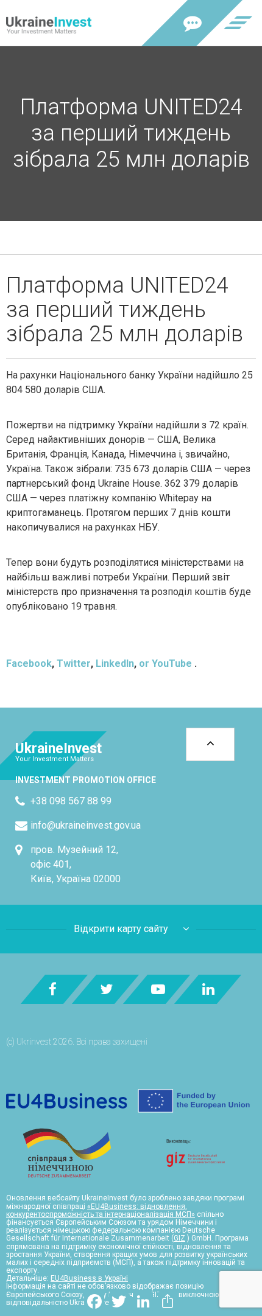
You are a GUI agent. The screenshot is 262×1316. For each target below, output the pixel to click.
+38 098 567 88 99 (71, 801)
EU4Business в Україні (89, 1278)
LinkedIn (115, 663)
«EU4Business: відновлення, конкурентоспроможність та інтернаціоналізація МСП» (100, 1210)
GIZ (179, 1238)
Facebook (29, 663)
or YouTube (165, 663)
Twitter (74, 663)
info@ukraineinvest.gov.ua (85, 825)
